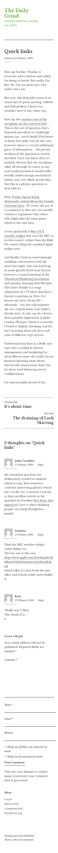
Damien (20, 530)
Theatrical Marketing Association (26, 278)
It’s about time (18, 405)
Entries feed (11, 803)
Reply (40, 464)
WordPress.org (13, 813)
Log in (8, 799)
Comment (10, 659)
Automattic (28, 839)
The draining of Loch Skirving (33, 418)
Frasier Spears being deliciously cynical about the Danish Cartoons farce (29, 201)
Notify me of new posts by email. (25, 756)
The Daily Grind (16, 13)
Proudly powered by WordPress (19, 836)
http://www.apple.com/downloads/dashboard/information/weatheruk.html (28, 562)
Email (8, 718)
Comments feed (13, 808)
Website (8, 732)
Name (8, 704)
